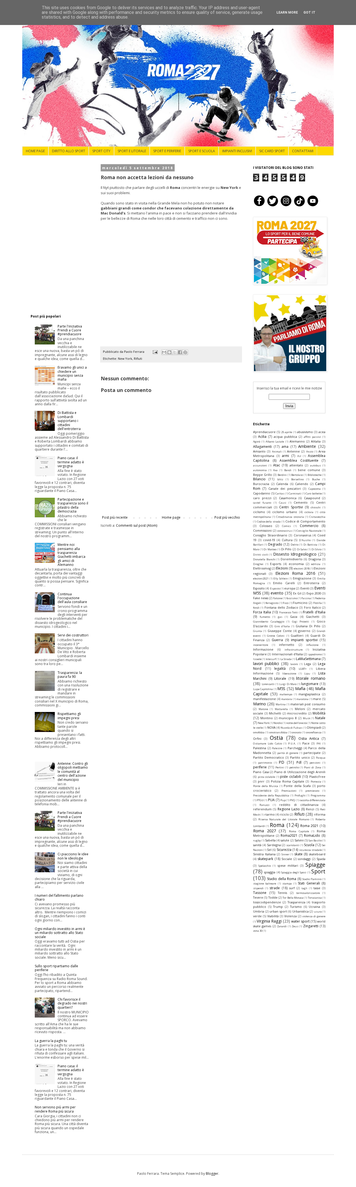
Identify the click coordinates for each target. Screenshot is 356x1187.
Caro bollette (314, 493)
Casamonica (287, 498)
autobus (315, 465)
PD (281, 762)
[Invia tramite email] (164, 352)
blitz (280, 479)
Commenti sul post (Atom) (136, 525)
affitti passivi (312, 437)
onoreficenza (314, 732)
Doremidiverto (292, 559)
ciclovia (309, 512)
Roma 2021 (309, 825)
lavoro (294, 664)
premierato (312, 791)
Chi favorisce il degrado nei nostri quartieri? (72, 1003)
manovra (286, 699)
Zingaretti (310, 926)
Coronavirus (302, 535)
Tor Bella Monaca (293, 897)
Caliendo (301, 484)
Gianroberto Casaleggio (268, 621)
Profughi (300, 795)
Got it (309, 12)
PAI (319, 743)
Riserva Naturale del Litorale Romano (283, 819)
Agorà (256, 441)
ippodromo (315, 654)
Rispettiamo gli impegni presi (69, 715)
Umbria (258, 911)
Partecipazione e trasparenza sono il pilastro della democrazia (73, 505)
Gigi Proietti (300, 621)
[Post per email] (155, 351)
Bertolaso (297, 475)
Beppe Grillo (262, 475)
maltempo (286, 694)
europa (289, 588)
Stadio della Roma (281, 878)
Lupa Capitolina (263, 689)
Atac (276, 465)
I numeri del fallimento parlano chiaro (59, 897)
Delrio (294, 544)
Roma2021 (289, 835)
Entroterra (311, 583)
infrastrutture (294, 649)
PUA (271, 800)
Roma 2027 (264, 830)
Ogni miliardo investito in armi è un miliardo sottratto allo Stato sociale (60, 932)
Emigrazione (302, 578)
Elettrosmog (262, 568)
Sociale (286, 859)
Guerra (277, 640)
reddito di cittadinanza (298, 805)
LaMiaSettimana (308, 658)
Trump (278, 906)
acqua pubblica (285, 436)
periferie (260, 767)
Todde (273, 897)
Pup (283, 800)
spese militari (288, 865)
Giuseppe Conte (280, 631)
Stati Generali (309, 883)
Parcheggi (295, 748)
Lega (307, 664)
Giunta (257, 631)
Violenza (290, 916)
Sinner (285, 854)
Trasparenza (296, 902)
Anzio (309, 451)
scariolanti (292, 845)
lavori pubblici (266, 663)
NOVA (271, 727)
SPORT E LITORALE (132, 151)
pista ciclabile (266, 777)
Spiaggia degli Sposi (293, 872)
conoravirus (284, 531)
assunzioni (260, 465)
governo (304, 631)
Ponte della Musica (265, 786)
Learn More (287, 12)
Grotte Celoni (276, 636)
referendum (262, 809)
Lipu (307, 673)
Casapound (312, 498)
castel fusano (262, 502)
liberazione (289, 673)
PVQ (292, 800)
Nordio (277, 723)
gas (280, 617)
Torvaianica (315, 897)
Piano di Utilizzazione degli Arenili (299, 772)
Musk (306, 718)
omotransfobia (278, 732)
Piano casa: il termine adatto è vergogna (71, 462)
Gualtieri (297, 635)
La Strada (285, 659)
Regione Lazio (289, 809)
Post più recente (115, 517)
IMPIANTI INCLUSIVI (237, 151)
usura (318, 911)
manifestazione (264, 699)
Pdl (298, 762)
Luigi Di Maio (288, 684)
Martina (281, 704)
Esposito (259, 588)
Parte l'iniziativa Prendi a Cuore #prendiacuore (70, 330)
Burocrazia (261, 484)
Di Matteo (270, 549)
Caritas (279, 493)
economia (296, 564)
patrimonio (265, 762)
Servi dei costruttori (73, 635)
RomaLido (312, 835)
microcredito (297, 713)
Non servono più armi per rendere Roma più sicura (55, 1109)
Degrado (275, 544)
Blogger (212, 1173)
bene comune (309, 470)
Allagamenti (262, 446)
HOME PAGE (35, 151)
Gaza (293, 616)
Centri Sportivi (291, 507)
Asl (299, 456)
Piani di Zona (312, 767)
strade (275, 888)
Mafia (300, 688)
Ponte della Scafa (297, 786)
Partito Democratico (268, 757)
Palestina (259, 748)
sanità (257, 845)
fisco (285, 603)
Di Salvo (302, 549)
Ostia (276, 737)
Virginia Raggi (269, 921)
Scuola (309, 845)
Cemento (301, 502)
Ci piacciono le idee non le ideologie (73, 856)
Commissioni (262, 530)
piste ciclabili (290, 776)
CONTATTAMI (302, 151)
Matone (263, 709)
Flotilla (317, 603)
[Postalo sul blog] (169, 352)
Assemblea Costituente (299, 460)
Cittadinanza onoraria (290, 517)
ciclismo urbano (284, 512)
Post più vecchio (227, 517)
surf (292, 888)
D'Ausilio (305, 540)
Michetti (275, 713)
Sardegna (274, 845)
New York (125, 358)
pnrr (261, 781)
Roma (277, 825)
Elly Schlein (280, 578)
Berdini (282, 475)
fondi (256, 607)
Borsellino (297, 479)
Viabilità (273, 916)
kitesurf (271, 659)
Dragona (314, 559)
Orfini (257, 738)
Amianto (259, 451)
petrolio (294, 767)
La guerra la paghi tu (51, 1040)
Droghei (258, 564)
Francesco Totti (288, 612)
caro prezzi (262, 498)
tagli (304, 888)
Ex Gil (297, 593)
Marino (259, 703)
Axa (275, 470)
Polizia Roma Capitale (287, 781)
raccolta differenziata (312, 800)
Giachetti (312, 616)
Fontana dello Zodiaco (281, 607)
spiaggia (269, 872)
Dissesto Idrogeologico (295, 554)
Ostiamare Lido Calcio (267, 743)
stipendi (258, 888)
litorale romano (310, 678)
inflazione (312, 645)
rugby (257, 840)
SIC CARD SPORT (272, 151)
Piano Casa (261, 772)
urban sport (278, 911)
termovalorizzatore (308, 893)
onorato (296, 732)
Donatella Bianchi (264, 559)
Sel (269, 850)
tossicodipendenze (267, 902)
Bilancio (259, 479)
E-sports (275, 564)
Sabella (270, 840)
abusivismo (305, 432)
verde (257, 916)
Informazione (263, 649)
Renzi (310, 809)
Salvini (299, 840)
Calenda (282, 484)
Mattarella (281, 709)
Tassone (259, 892)
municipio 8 (288, 718)
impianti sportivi (304, 640)
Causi (282, 502)
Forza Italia (262, 612)
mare (317, 699)
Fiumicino (300, 603)
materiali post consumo (307, 704)
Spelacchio (264, 866)
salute (285, 840)
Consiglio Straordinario (270, 535)
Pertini (279, 767)
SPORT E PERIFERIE (167, 151)
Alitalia (316, 441)
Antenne (293, 451)
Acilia (262, 436)
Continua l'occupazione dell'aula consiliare (72, 598)
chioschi (316, 507)
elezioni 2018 (302, 568)
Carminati (295, 493)
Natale (320, 718)
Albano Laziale (275, 441)
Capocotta (314, 489)
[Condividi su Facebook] (180, 352)
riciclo (284, 814)
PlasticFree (317, 776)
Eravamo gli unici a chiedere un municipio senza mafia (72, 373)
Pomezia (316, 781)
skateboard (317, 854)
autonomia (260, 470)
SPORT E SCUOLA (201, 151)
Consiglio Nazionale (309, 531)
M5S (281, 688)
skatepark (265, 858)
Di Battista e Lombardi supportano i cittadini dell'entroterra (69, 420)
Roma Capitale (299, 831)
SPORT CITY (101, 151)
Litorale (280, 678)
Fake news (260, 598)
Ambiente (307, 446)
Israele (257, 659)
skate (298, 854)
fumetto (265, 617)
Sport (318, 871)
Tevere (258, 897)
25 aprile (286, 432)
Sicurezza (284, 849)
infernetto (286, 645)
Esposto (275, 588)
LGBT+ (302, 669)
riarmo (269, 814)
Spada (321, 859)
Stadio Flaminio (312, 879)
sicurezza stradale (310, 850)
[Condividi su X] (174, 352)
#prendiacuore (264, 432)
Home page (171, 517)
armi (285, 455)
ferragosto (272, 603)
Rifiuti (138, 358)
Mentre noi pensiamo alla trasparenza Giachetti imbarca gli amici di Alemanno (71, 554)
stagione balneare (264, 883)
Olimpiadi (314, 727)
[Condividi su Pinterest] (185, 352)
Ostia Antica (308, 738)
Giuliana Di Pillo (308, 626)
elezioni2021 (260, 578)
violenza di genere (313, 916)
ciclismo (259, 512)
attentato (296, 465)
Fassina (306, 598)
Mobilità (319, 713)
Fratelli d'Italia (314, 612)
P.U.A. (292, 743)
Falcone (277, 598)
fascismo (291, 598)
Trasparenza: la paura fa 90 (70, 674)
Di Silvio (317, 549)
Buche (316, 479)
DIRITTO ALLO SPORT (68, 151)
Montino (266, 718)
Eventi (304, 588)
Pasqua (320, 757)
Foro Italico (312, 607)
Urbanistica (300, 911)
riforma (319, 814)
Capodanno (261, 493)
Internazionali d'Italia (287, 654)
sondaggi (304, 859)
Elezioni (282, 568)
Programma (318, 795)
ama (284, 446)
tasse (316, 888)
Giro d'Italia (282, 626)
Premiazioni (288, 791)
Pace (306, 743)
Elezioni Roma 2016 (295, 573)
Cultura (287, 540)
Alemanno (297, 441)
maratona (302, 699)
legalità (280, 668)
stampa (287, 883)
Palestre (277, 748)
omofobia (258, 732)
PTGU (260, 800)
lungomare (309, 683)
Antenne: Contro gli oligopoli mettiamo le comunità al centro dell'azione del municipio (73, 771)
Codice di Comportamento (305, 521)
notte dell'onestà (296, 723)
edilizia (315, 564)
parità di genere (287, 753)
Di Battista (310, 544)
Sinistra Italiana (264, 854)
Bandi (287, 470)
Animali (277, 451)
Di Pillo (286, 549)
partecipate (312, 753)
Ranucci (264, 805)
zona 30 (257, 931)
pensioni (315, 762)
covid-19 (269, 540)
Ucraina (314, 906)
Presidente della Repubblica (271, 795)
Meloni (300, 709)
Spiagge (315, 864)
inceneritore (260, 645)
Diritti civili (260, 554)
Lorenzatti (268, 684)
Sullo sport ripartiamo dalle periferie (56, 968)
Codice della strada (269, 521)
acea (321, 432)
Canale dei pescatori (284, 488)
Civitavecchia (317, 517)
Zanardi (282, 926)
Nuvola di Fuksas (291, 727)
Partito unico (300, 757)
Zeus (295, 926)
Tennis (282, 893)
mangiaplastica (309, 694)
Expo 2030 (313, 593)
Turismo (296, 906)
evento (277, 593)
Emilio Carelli (284, 583)
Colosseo (265, 526)
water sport (300, 921)
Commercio (309, 525)
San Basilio (315, 840)
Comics (286, 526)
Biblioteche (315, 475)
